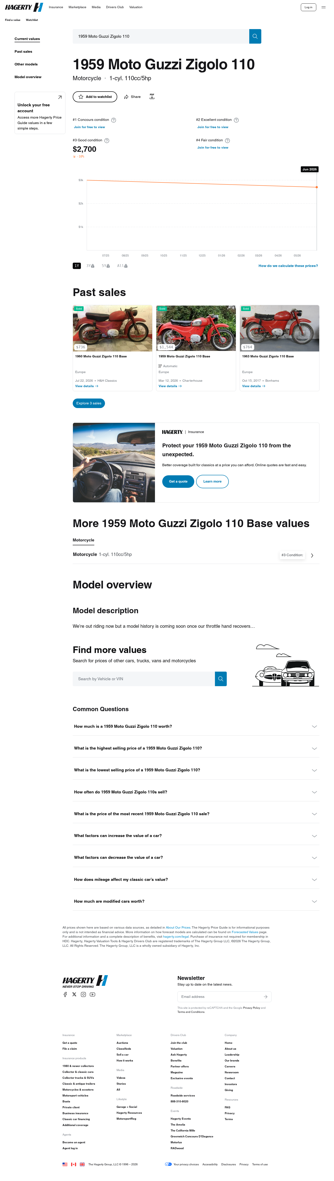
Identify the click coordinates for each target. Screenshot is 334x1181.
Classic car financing (76, 1119)
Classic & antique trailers (78, 1083)
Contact (230, 1078)
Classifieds (124, 1048)
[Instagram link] (83, 994)
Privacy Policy (251, 1007)
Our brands (232, 1060)
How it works (125, 1060)
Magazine (177, 1072)
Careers (230, 1066)
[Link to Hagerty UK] (82, 1164)
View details (84, 386)
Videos (121, 1077)
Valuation (176, 1048)
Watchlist (32, 19)
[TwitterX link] (74, 994)
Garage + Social (127, 1106)
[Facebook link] (65, 994)
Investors (231, 1084)
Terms (229, 1119)
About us (230, 1048)
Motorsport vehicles (75, 1095)
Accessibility (210, 1164)
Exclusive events (182, 1078)
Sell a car (123, 1054)
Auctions (122, 1042)
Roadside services (183, 1095)
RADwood (177, 1148)
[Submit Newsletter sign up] (266, 997)
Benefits (176, 1060)
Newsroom (232, 1072)
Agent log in (70, 1148)
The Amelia (178, 1124)
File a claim (69, 1048)
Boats (66, 1101)
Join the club (179, 1042)
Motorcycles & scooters (78, 1089)
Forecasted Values (245, 932)
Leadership (232, 1054)
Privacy (230, 1113)
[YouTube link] (92, 994)
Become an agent (73, 1142)
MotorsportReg (126, 1118)
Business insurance (75, 1113)
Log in (308, 7)
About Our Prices (178, 927)
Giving (229, 1090)
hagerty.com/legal (176, 936)
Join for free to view (89, 127)
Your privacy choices (186, 1164)
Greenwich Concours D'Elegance (192, 1136)
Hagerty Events (181, 1118)
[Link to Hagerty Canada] (73, 1164)
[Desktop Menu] (323, 7)
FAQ (227, 1107)
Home (228, 1042)
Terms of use (260, 1164)
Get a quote (178, 481)
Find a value (12, 19)
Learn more (212, 481)
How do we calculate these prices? (288, 266)
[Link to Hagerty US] (64, 1164)
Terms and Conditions (190, 1011)
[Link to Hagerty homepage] (85, 981)
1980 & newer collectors (78, 1065)
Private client (71, 1107)
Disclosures (228, 1164)
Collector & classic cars (78, 1071)
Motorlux (176, 1142)
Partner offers (180, 1066)
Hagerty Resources (129, 1112)
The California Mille (183, 1130)
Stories (121, 1083)
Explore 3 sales (88, 403)
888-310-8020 (179, 1101)
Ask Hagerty (179, 1054)
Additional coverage (75, 1125)
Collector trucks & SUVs (78, 1077)
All (118, 1089)
